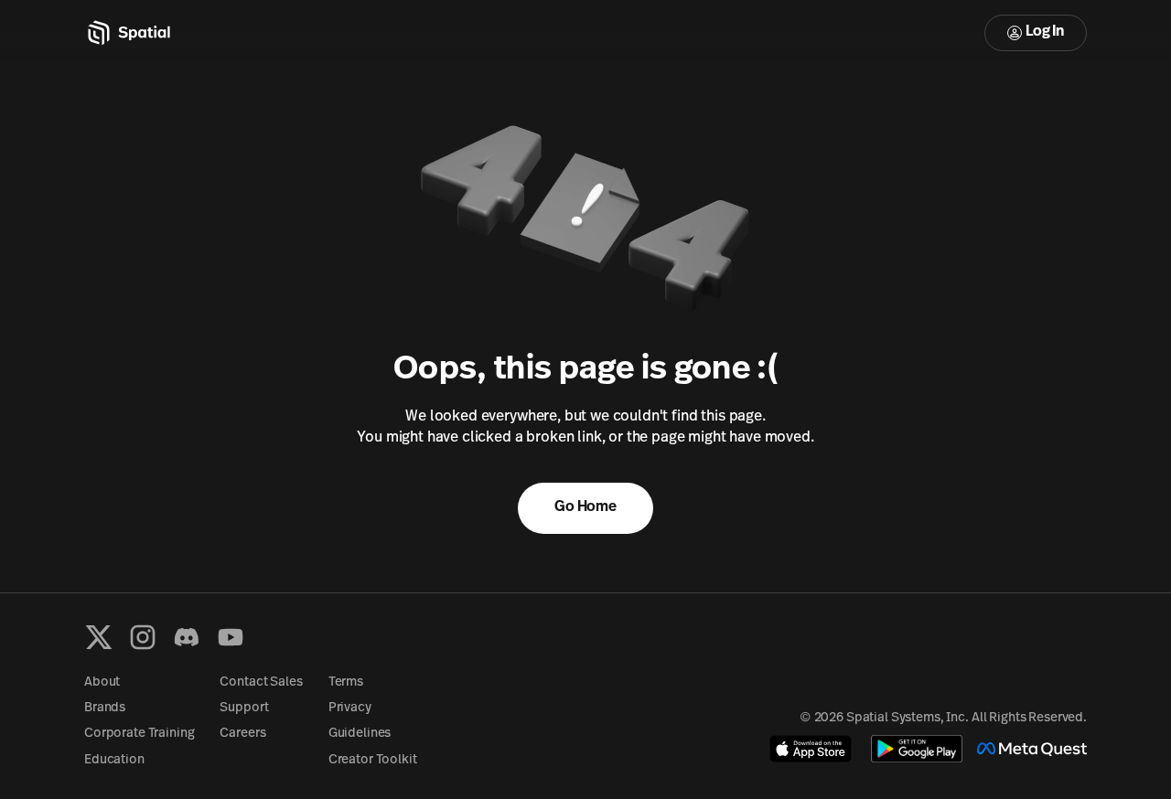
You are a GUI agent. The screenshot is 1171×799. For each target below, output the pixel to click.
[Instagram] (142, 637)
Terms (345, 682)
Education (114, 760)
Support (244, 708)
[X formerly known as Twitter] (98, 637)
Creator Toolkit (372, 760)
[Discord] (186, 637)
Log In (1045, 32)
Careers (242, 733)
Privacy (349, 708)
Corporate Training (139, 733)
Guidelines (360, 733)
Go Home (585, 507)
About (102, 682)
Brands (104, 708)
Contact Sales (261, 682)
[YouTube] (230, 637)
